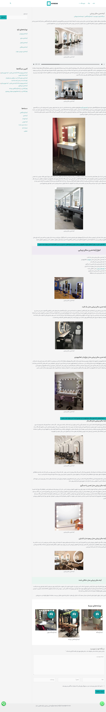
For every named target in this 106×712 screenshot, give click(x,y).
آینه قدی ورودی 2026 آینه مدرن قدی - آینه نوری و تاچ (14, 73)
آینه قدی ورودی (23, 34)
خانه (94, 4)
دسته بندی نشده (23, 125)
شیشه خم (24, 128)
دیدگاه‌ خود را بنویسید (99, 17)
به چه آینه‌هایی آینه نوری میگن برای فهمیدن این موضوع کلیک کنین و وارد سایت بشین (83, 418)
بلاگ (89, 4)
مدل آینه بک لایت (15, 81)
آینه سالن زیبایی (101, 269)
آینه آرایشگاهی (88, 17)
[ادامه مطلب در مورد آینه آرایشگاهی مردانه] (69, 623)
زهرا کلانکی (24, 89)
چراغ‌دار (89, 260)
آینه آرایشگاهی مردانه (74, 640)
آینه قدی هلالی (23, 47)
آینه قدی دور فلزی (22, 86)
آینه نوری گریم (84, 108)
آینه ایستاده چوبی (22, 75)
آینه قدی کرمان (23, 43)
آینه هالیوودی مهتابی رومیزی (12, 91)
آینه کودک (24, 119)
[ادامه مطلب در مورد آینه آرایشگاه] (92, 620)
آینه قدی (25, 116)
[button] (79, 3)
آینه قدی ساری (23, 38)
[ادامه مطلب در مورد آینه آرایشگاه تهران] (46, 620)
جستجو (25, 14)
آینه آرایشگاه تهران (52, 632)
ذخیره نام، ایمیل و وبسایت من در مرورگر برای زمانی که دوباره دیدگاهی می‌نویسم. (82, 686)
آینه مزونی (24, 122)
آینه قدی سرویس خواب (21, 52)
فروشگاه (82, 4)
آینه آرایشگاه (99, 632)
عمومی (25, 131)
